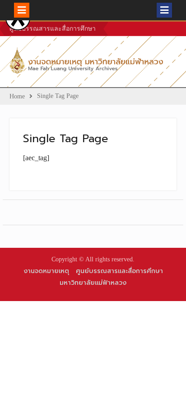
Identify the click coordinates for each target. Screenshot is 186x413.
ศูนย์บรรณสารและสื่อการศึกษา (52, 28)
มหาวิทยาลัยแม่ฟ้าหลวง (93, 283)
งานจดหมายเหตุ (46, 271)
